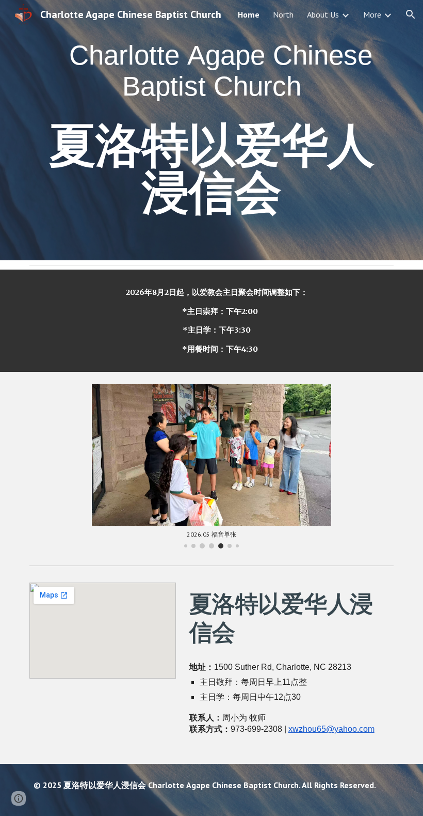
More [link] (372, 14)
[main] (211, 130)
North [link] (283, 14)
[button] (410, 14)
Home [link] (248, 14)
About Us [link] (323, 14)
